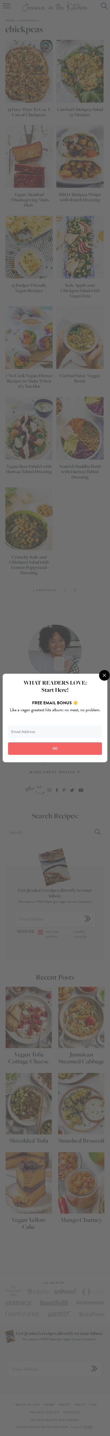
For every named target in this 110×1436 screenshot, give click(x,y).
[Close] (104, 675)
